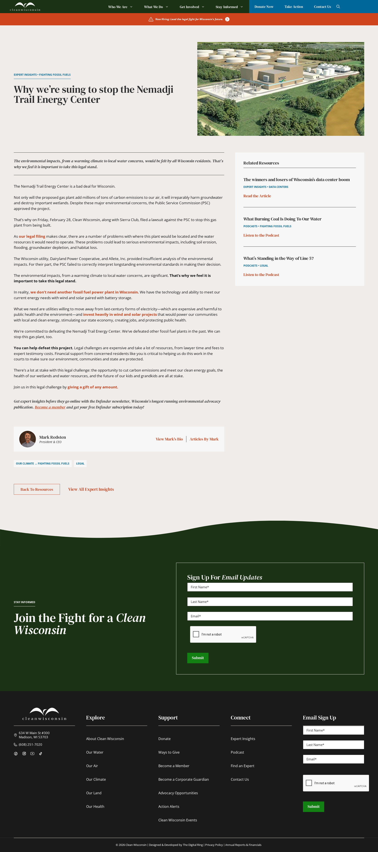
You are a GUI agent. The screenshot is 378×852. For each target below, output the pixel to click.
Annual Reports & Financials (243, 845)
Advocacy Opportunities (178, 793)
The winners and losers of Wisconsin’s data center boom (296, 179)
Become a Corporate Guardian (183, 779)
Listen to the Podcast (261, 235)
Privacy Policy (214, 845)
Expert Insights (243, 738)
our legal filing (32, 236)
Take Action (294, 6)
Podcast (237, 752)
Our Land (94, 793)
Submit (198, 657)
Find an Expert (242, 765)
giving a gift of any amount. (93, 386)
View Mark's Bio (169, 439)
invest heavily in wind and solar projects (120, 314)
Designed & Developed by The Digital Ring (176, 845)
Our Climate (96, 779)
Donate (164, 738)
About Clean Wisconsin (105, 738)
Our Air (92, 765)
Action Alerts (168, 806)
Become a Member (173, 765)
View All (91, 489)
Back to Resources (37, 489)
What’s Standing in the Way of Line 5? (278, 258)
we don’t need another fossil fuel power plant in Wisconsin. (84, 292)
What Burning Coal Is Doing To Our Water (282, 219)
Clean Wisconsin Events (177, 820)
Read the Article (257, 196)
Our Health (95, 806)
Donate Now (264, 6)
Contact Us (322, 6)
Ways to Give (169, 752)
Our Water (94, 752)
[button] (338, 6)
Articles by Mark (204, 439)
